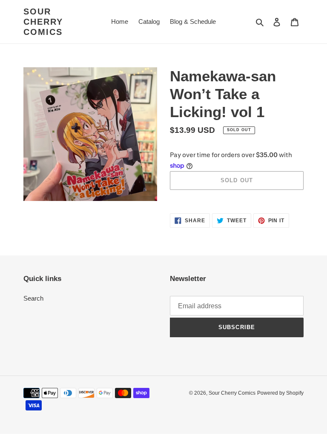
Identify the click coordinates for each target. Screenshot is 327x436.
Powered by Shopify (280, 393)
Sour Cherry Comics (43, 22)
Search (33, 298)
